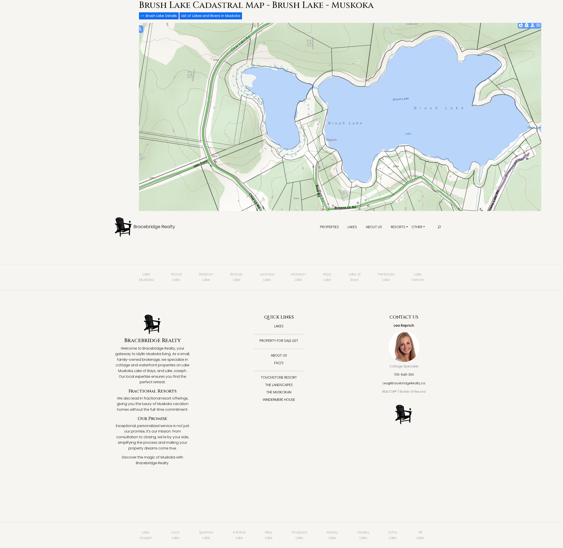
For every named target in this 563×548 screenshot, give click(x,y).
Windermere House (279, 399)
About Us (374, 226)
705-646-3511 (404, 374)
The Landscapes (279, 384)
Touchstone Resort (279, 377)
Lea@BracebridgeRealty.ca (404, 383)
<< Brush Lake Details (159, 15)
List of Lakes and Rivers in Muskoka (210, 15)
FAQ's (278, 362)
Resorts (398, 226)
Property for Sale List (279, 340)
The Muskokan (278, 392)
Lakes (352, 226)
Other (416, 226)
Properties (329, 226)
